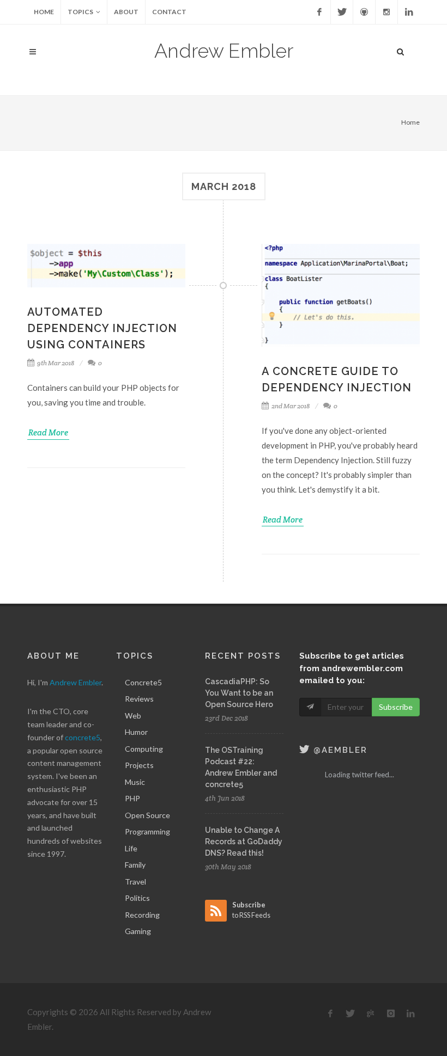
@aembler (338, 750)
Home (44, 12)
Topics (80, 12)
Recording (142, 914)
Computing (144, 748)
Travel (135, 881)
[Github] (364, 12)
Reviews (139, 698)
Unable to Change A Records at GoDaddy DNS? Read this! (243, 841)
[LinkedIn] (409, 12)
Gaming (138, 931)
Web (133, 715)
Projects (139, 765)
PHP (132, 798)
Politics (137, 897)
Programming (147, 831)
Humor (136, 731)
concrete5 (82, 737)
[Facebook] (319, 12)
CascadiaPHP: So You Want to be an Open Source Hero (239, 693)
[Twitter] (342, 12)
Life (131, 848)
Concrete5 (143, 682)
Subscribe (396, 706)
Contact (169, 12)
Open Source (147, 815)
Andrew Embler (223, 50)
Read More (48, 432)
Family (135, 864)
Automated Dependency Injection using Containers (102, 328)
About (126, 12)
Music (135, 782)
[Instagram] (386, 12)
